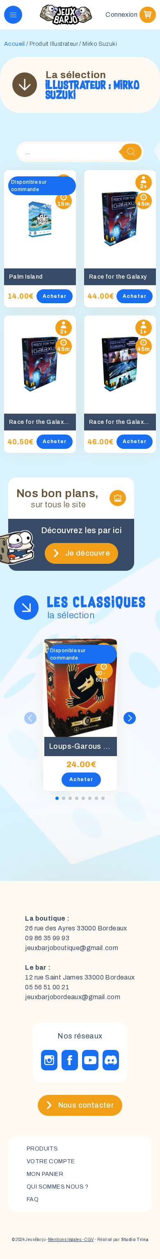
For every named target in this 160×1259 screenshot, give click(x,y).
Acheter (54, 296)
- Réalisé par (121, 1239)
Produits (42, 1149)
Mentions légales (64, 1239)
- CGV (87, 1239)
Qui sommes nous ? (58, 1187)
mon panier (45, 1174)
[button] (129, 718)
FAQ (33, 1199)
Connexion (121, 14)
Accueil (14, 44)
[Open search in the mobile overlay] (80, 152)
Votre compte (51, 1161)
